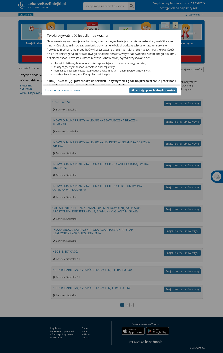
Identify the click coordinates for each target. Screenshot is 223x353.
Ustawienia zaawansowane (62, 90)
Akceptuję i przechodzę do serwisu (153, 90)
